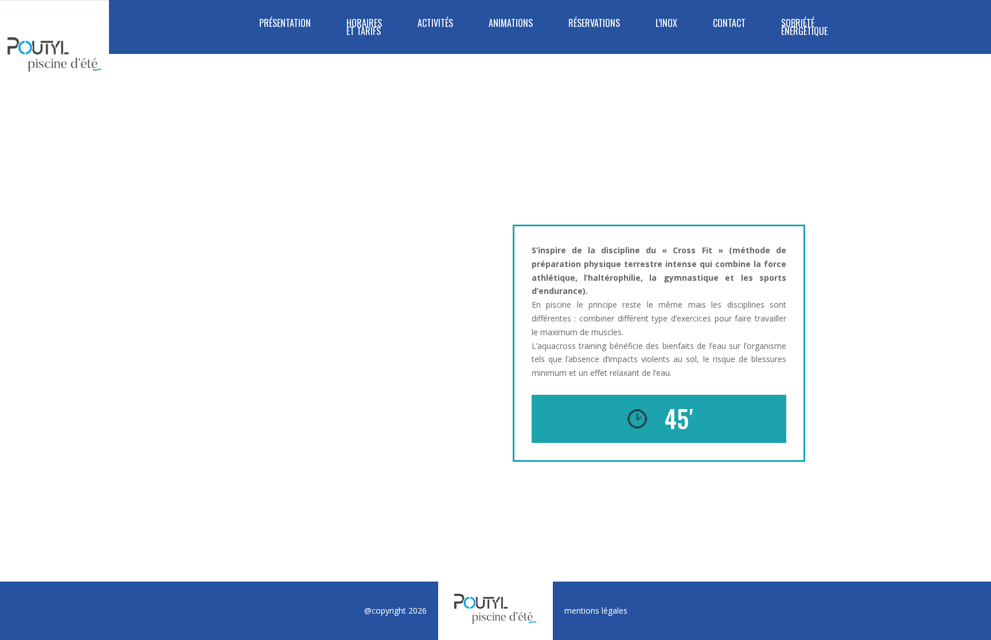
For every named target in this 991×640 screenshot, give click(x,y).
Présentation (285, 24)
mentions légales (595, 610)
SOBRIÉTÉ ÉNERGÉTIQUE (804, 28)
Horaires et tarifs (364, 28)
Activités (435, 24)
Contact (729, 24)
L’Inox (666, 24)
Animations (511, 24)
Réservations (594, 24)
